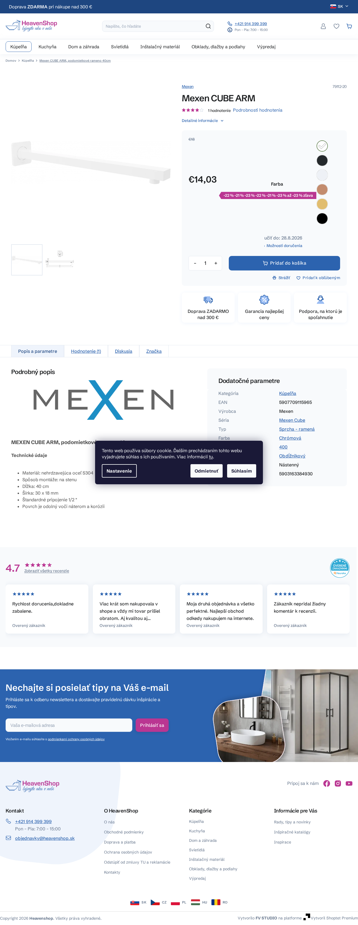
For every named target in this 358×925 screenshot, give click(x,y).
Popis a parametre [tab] (37, 351)
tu (211, 456)
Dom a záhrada (203, 840)
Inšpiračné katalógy (292, 832)
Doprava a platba (120, 842)
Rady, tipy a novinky (292, 822)
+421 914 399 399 (251, 23)
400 (283, 447)
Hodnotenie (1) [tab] (86, 351)
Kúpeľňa (287, 393)
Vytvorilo (257, 918)
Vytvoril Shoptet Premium (334, 918)
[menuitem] (19, 46)
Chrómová (290, 438)
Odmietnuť (206, 471)
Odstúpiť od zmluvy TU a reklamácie (137, 862)
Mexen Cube (292, 420)
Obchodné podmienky (124, 832)
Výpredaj (197, 878)
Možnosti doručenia (284, 245)
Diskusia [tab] (123, 351)
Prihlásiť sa (152, 725)
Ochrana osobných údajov (128, 852)
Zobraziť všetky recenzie (46, 570)
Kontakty (112, 872)
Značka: (188, 86)
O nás (109, 822)
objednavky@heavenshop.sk (45, 838)
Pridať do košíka (288, 263)
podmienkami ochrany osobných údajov (76, 739)
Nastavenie (119, 471)
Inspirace (282, 842)
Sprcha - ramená (297, 429)
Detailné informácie (200, 120)
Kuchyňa (197, 830)
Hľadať (208, 26)
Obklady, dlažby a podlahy (213, 868)
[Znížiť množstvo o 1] (195, 263)
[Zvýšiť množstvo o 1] (215, 263)
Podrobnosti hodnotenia (257, 110)
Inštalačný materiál (207, 859)
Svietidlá (197, 849)
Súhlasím (241, 471)
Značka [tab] (154, 351)
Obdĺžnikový (292, 456)
